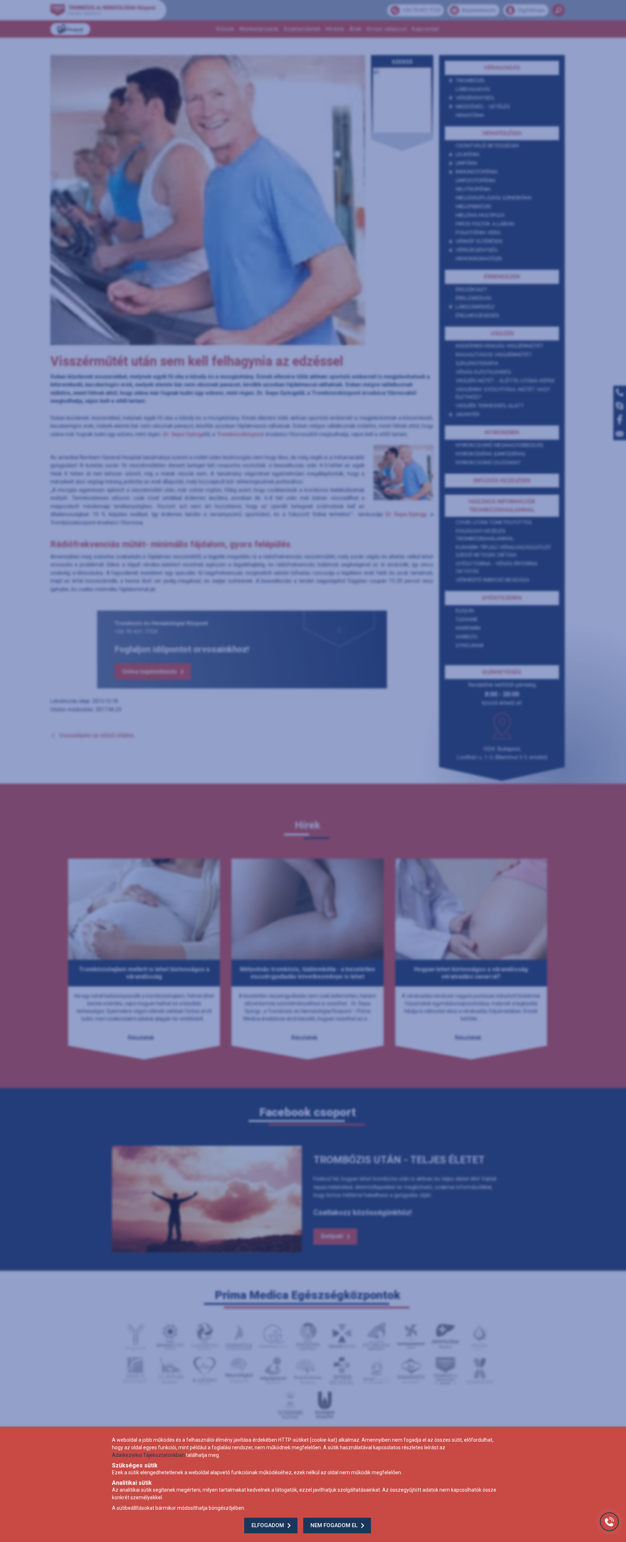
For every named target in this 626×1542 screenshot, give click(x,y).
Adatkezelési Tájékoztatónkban (148, 1455)
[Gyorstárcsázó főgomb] (609, 1521)
